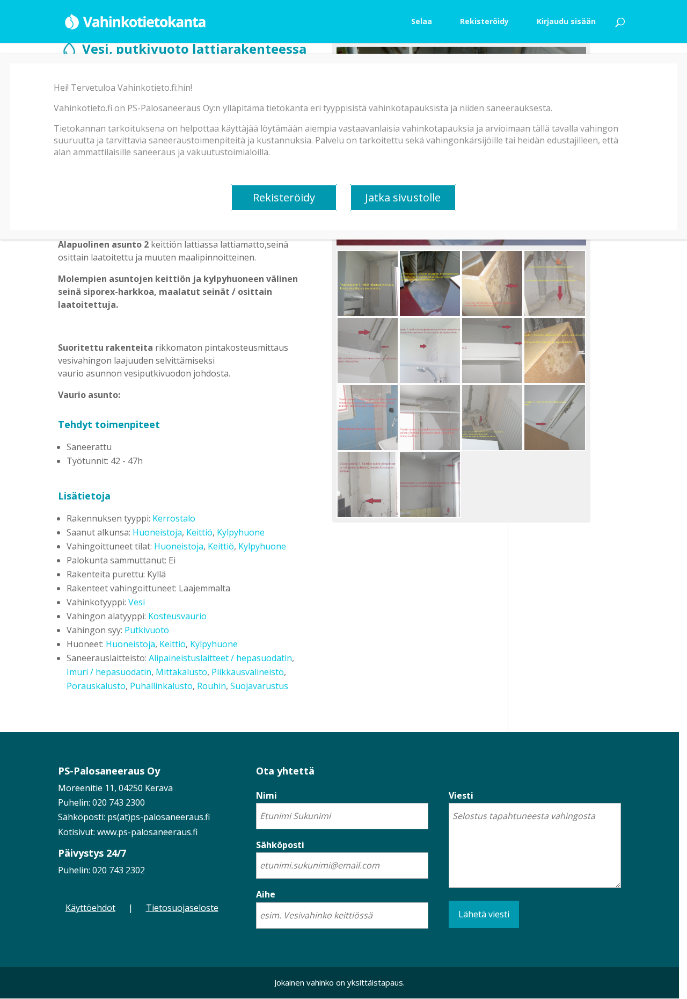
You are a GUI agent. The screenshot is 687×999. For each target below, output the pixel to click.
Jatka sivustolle (403, 197)
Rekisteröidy (284, 197)
